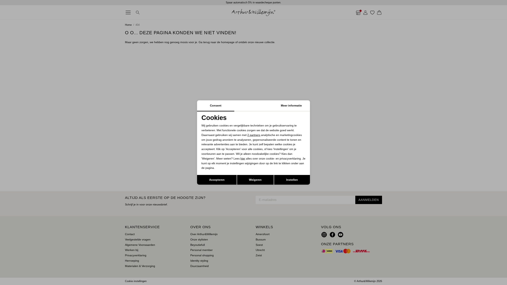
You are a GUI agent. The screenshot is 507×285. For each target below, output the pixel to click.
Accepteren (217, 179)
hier (242, 158)
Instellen (292, 179)
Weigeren (255, 179)
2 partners (253, 135)
